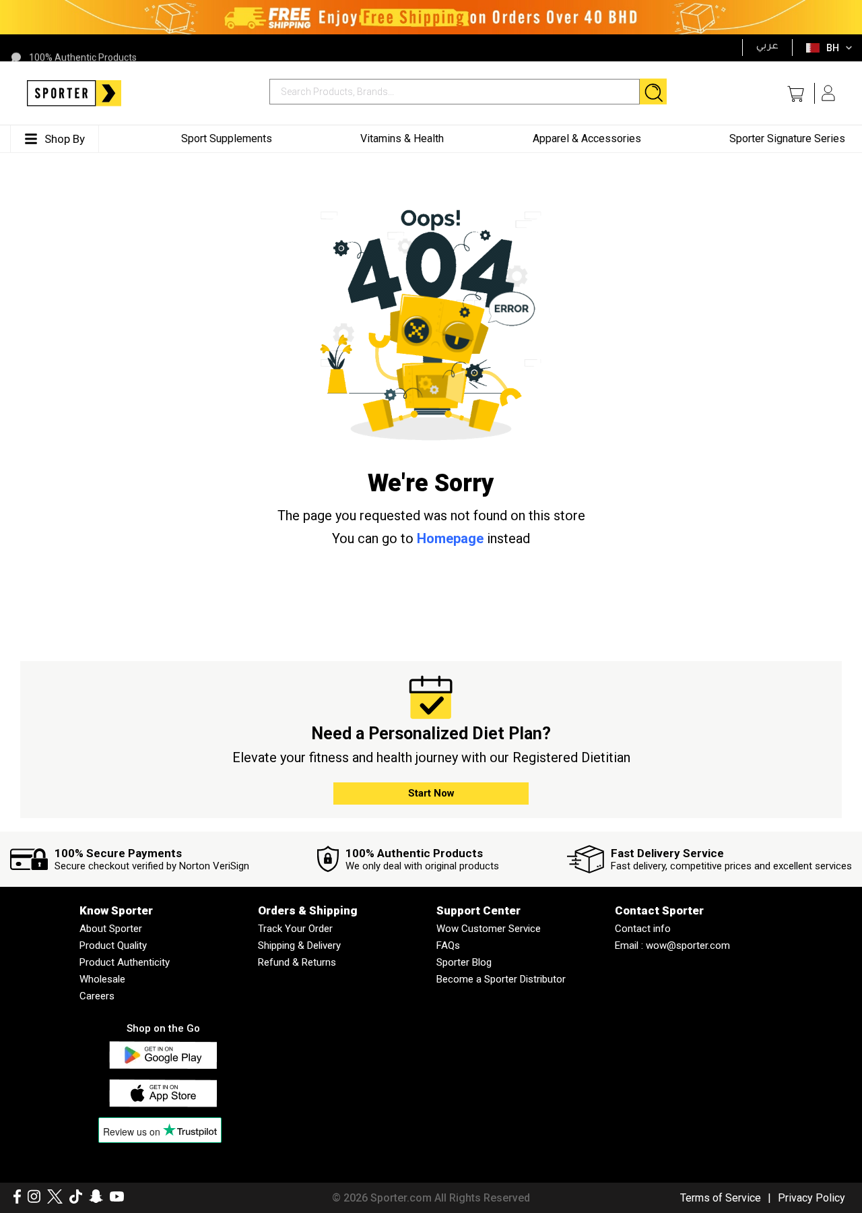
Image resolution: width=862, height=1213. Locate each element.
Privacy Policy (811, 1197)
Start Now (431, 793)
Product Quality (113, 945)
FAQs (448, 945)
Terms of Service (720, 1197)
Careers (96, 996)
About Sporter (110, 929)
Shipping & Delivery (299, 945)
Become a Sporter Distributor (501, 979)
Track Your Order (295, 929)
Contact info (643, 929)
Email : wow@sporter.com (672, 945)
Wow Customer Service (488, 929)
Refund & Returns (297, 962)
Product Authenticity (124, 962)
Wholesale (102, 979)
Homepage (450, 538)
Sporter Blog (464, 962)
